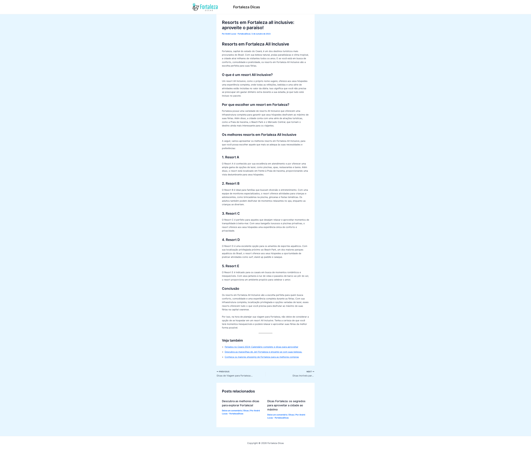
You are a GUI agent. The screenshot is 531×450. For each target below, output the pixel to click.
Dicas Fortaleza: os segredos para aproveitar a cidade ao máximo (286, 405)
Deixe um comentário (232, 410)
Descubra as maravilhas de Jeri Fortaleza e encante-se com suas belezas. (263, 351)
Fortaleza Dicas (246, 7)
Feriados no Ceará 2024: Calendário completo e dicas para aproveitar (261, 346)
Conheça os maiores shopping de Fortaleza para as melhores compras (262, 357)
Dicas (246, 410)
